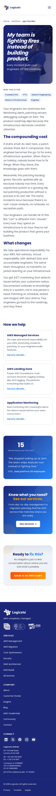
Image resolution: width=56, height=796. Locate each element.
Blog (5, 707)
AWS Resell (8, 670)
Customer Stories (12, 695)
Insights (7, 701)
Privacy (6, 790)
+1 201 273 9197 (13, 759)
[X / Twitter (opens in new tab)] (13, 739)
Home (6, 21)
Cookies (17, 790)
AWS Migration (10, 646)
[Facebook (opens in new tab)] (19, 739)
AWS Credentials (11, 713)
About (6, 690)
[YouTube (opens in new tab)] (33, 739)
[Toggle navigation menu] (49, 7)
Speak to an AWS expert (28, 575)
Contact (7, 724)
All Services (9, 675)
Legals (28, 790)
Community (9, 719)
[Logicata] (12, 7)
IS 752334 (30, 772)
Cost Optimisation (12, 652)
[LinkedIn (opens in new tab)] (6, 739)
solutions (15, 21)
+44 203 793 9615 (14, 757)
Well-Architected (12, 664)
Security (7, 658)
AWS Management (12, 641)
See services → (28, 523)
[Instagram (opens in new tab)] (26, 739)
